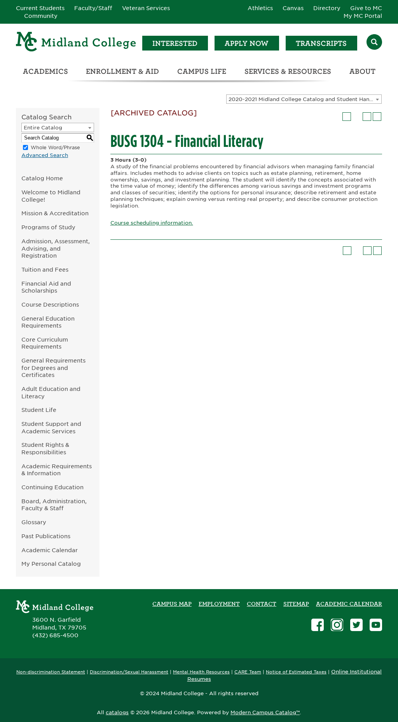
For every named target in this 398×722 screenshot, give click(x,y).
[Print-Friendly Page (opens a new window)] (367, 116)
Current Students (40, 8)
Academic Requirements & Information (56, 470)
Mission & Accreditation (55, 213)
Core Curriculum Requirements (44, 343)
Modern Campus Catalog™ (265, 712)
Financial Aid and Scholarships (46, 287)
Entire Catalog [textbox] (43, 128)
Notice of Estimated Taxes (296, 672)
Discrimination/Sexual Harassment (129, 672)
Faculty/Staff (93, 8)
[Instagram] (337, 626)
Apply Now (247, 43)
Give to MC (366, 8)
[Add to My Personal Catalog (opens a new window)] (346, 116)
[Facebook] (317, 626)
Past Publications (45, 536)
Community (41, 16)
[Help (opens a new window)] (377, 116)
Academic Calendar (49, 550)
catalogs (117, 712)
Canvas (293, 8)
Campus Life (201, 71)
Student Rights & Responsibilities (45, 448)
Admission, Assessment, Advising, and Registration (55, 248)
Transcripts (321, 43)
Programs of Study (48, 227)
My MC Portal (363, 16)
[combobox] (304, 99)
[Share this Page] (357, 116)
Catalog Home (42, 178)
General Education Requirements (48, 322)
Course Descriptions (50, 304)
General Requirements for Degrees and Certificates (53, 367)
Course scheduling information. (151, 223)
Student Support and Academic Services (51, 427)
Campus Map (172, 604)
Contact (261, 604)
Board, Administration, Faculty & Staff (54, 505)
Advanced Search (44, 155)
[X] (356, 626)
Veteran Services (146, 8)
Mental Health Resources (201, 672)
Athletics (260, 8)
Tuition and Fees (44, 269)
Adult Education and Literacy (50, 392)
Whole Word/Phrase (55, 147)
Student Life (38, 409)
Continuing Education (52, 487)
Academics (45, 71)
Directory (326, 8)
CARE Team (247, 672)
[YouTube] (376, 626)
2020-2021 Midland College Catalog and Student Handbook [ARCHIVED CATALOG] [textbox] (305, 99)
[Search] (374, 43)
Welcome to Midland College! (50, 196)
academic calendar (349, 604)
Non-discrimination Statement (50, 672)
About (362, 71)
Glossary (33, 522)
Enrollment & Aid (122, 71)
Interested (174, 43)
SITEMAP (296, 604)
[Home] (76, 43)
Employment (219, 604)
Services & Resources (287, 71)
